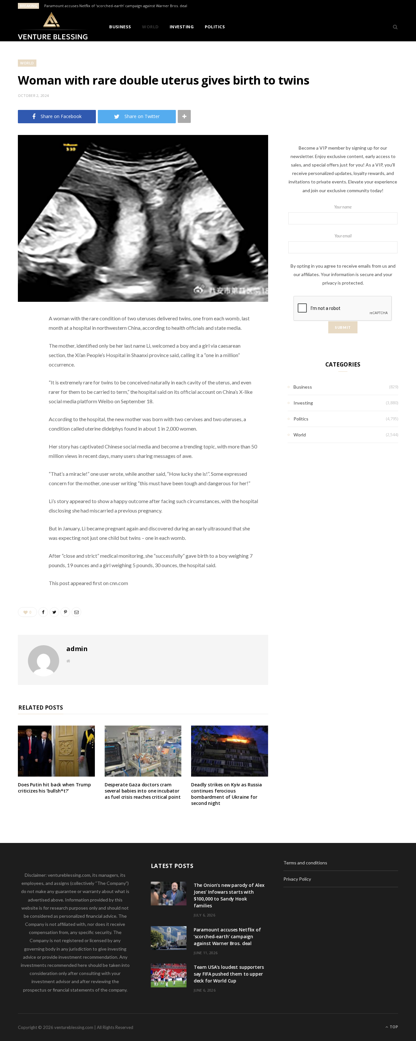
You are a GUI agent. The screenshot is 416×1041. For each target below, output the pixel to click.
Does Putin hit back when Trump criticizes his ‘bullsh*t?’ (54, 787)
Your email (343, 236)
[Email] (24, 387)
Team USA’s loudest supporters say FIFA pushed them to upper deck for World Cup (229, 974)
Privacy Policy (297, 879)
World (150, 27)
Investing (182, 27)
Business (120, 27)
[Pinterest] (24, 371)
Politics (215, 27)
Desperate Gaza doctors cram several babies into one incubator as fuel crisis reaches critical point (143, 790)
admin (77, 648)
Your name (343, 207)
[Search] (393, 26)
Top (393, 1027)
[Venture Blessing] (53, 26)
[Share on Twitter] (24, 354)
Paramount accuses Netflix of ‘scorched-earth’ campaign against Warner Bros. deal (115, 6)
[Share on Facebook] (24, 337)
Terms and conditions (305, 862)
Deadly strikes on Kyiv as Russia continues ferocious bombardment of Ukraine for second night (226, 793)
